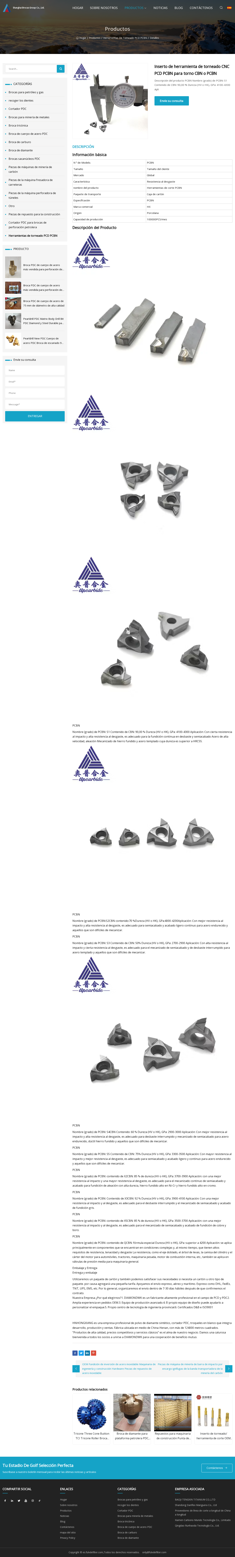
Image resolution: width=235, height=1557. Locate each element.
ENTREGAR (35, 416)
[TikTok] (39, 1500)
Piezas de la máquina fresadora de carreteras (31, 182)
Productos (134, 8)
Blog (178, 8)
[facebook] (5, 1500)
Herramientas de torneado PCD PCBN (125, 38)
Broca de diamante (21, 150)
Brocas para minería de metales (29, 117)
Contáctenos (201, 8)
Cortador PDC (17, 109)
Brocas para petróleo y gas (26, 92)
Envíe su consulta (171, 101)
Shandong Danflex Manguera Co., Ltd (196, 1505)
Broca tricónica (18, 125)
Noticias (160, 8)
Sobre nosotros (104, 8)
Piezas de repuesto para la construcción (34, 214)
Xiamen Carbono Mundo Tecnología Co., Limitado (203, 1520)
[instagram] (32, 1500)
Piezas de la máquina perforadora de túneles (32, 195)
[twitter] (19, 1500)
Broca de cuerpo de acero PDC (28, 134)
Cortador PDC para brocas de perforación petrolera (27, 225)
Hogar (77, 8)
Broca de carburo (20, 142)
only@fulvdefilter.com (154, 1552)
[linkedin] (12, 1500)
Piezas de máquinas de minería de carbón (30, 169)
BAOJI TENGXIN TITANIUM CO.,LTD (195, 1499)
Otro (12, 206)
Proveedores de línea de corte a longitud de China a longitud (203, 1512)
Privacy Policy (67, 1537)
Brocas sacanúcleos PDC (24, 159)
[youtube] (25, 1500)
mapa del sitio (68, 1532)
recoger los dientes (21, 100)
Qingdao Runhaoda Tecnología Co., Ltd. (197, 1525)
